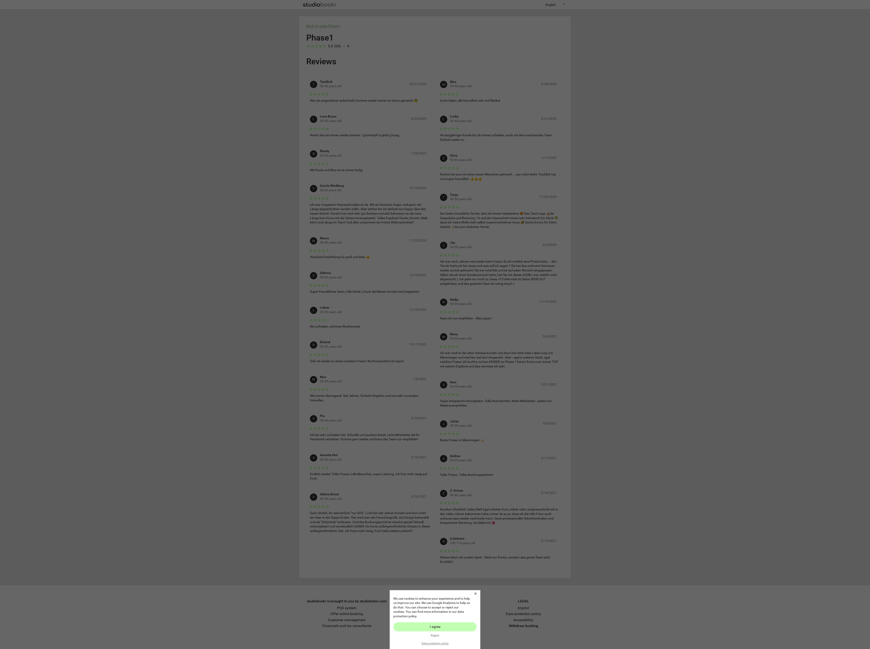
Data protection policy (435, 643)
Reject (435, 635)
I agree (435, 627)
